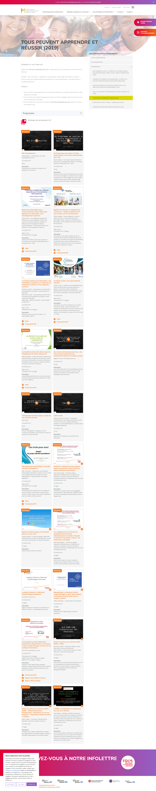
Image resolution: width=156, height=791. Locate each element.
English (129, 12)
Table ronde (58, 416)
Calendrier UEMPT (116, 7)
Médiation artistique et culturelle (78, 12)
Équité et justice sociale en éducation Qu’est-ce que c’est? (35, 533)
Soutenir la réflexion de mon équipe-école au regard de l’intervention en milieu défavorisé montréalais (67, 468)
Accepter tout (31, 784)
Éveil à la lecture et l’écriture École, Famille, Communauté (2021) (111, 92)
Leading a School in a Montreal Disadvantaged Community (33, 593)
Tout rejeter (21, 784)
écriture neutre (50, 785)
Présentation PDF (30, 251)
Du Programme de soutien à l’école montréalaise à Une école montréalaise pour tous (68, 155)
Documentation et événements (103, 12)
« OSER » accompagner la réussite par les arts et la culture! (67, 710)
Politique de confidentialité (12, 770)
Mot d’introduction (28, 153)
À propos (120, 12)
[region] (21, 770)
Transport (106, 7)
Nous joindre (126, 7)
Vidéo (27, 248)
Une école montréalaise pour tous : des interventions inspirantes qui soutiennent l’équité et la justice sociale (68, 354)
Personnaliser (10, 784)
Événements (95, 67)
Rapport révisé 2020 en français (35, 678)
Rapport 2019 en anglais (33, 681)
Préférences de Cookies (53, 787)
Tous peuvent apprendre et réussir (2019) (105, 98)
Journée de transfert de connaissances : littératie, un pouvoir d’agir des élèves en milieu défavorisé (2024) (110, 80)
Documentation (97, 62)
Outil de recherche (98, 58)
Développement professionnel (53, 12)
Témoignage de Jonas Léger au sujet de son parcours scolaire (36, 417)
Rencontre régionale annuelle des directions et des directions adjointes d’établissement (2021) (109, 86)
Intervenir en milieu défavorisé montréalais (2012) (108, 107)
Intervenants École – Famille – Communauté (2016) (108, 102)
